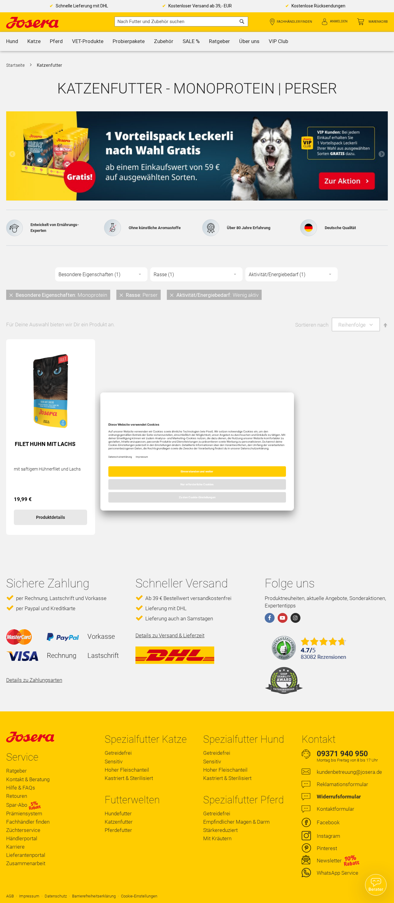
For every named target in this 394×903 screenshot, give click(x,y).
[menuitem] (12, 41)
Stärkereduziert (220, 830)
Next (382, 154)
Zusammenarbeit (25, 863)
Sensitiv (114, 761)
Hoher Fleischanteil (127, 770)
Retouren (16, 796)
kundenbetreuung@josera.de (349, 772)
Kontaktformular (335, 809)
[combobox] (181, 21)
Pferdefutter (118, 830)
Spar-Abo (17, 805)
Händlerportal (21, 838)
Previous (12, 154)
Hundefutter (118, 813)
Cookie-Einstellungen (139, 896)
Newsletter (329, 860)
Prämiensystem (24, 813)
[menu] (197, 41)
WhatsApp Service (337, 873)
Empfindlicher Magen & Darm (236, 822)
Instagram (328, 836)
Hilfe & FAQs (20, 788)
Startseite (16, 65)
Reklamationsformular (342, 784)
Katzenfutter (119, 822)
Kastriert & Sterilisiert (129, 778)
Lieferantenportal (25, 855)
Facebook (328, 822)
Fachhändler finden (294, 21)
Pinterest (327, 848)
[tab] (197, 295)
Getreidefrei (118, 753)
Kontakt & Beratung (28, 779)
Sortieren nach (311, 325)
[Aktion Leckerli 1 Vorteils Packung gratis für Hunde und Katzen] (197, 156)
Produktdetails (50, 517)
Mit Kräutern (217, 838)
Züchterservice (23, 830)
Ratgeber (16, 771)
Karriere (15, 847)
